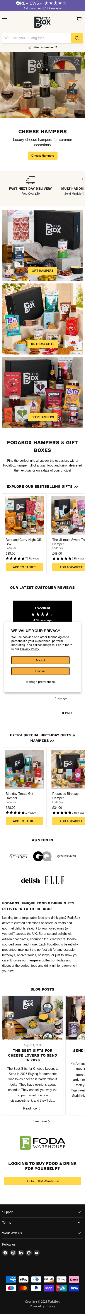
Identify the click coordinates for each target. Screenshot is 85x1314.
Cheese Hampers (42, 155)
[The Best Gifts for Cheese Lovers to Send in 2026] (32, 1018)
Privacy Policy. (30, 648)
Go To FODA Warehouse (43, 1181)
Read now (30, 1108)
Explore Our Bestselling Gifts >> (42, 486)
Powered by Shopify (42, 1306)
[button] (24, 558)
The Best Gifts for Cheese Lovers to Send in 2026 (32, 1055)
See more (40, 1121)
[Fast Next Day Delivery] (30, 186)
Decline (40, 671)
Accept (40, 660)
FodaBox (11, 548)
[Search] (77, 38)
